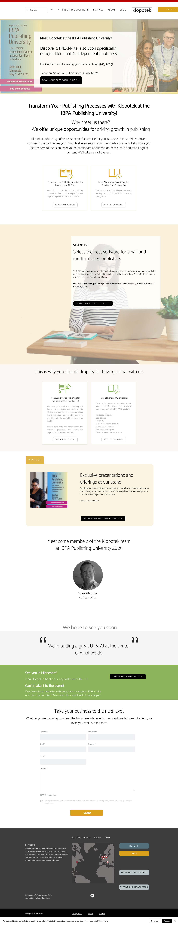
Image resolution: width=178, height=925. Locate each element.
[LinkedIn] (92, 895)
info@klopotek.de (43, 898)
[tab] (35, 460)
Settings (154, 921)
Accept (167, 921)
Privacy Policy (103, 921)
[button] (134, 846)
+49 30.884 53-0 (31, 898)
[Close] (174, 921)
